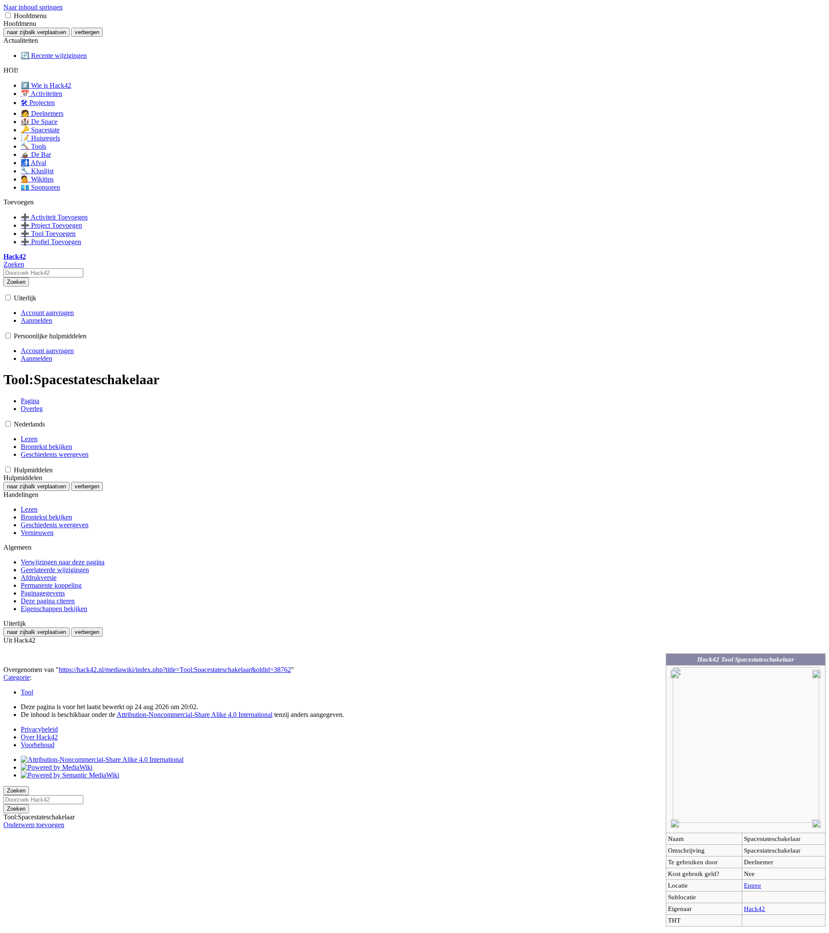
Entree (752, 885)
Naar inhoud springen (33, 7)
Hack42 (754, 908)
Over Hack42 (39, 737)
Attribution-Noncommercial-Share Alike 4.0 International (194, 714)
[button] (8, 15)
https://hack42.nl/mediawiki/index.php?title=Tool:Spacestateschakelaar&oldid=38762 (175, 669)
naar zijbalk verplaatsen (36, 32)
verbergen (87, 32)
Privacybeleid (39, 729)
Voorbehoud (37, 744)
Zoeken (16, 282)
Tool (27, 692)
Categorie (16, 677)
